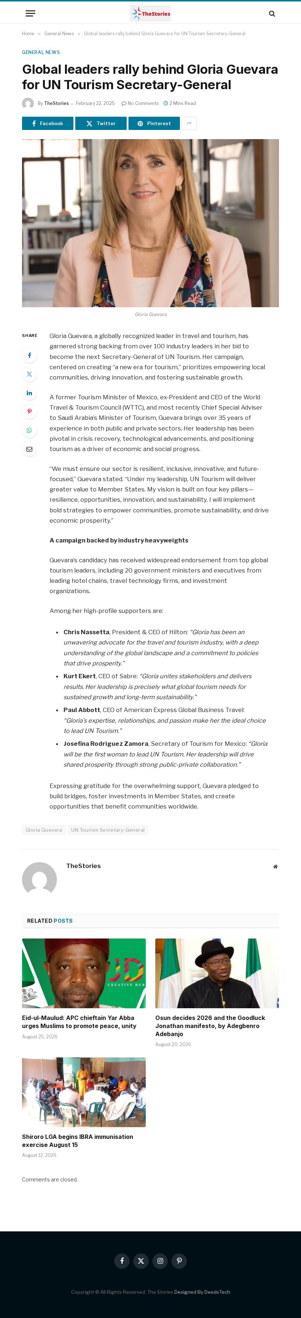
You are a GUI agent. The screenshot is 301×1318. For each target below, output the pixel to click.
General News (41, 52)
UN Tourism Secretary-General (108, 830)
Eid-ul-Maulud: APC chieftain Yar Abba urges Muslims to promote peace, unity (79, 1022)
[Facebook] (29, 355)
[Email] (29, 449)
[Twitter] (29, 374)
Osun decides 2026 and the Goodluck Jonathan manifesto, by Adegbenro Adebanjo (210, 1026)
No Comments (143, 103)
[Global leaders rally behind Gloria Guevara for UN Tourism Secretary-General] (150, 223)
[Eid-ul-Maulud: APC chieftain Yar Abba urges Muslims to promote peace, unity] (84, 973)
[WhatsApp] (29, 430)
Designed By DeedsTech (202, 1292)
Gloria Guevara (44, 830)
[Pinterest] (29, 411)
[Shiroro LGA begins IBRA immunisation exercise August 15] (84, 1092)
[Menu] (30, 13)
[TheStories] (150, 13)
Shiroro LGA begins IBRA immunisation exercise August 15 (77, 1140)
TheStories (56, 103)
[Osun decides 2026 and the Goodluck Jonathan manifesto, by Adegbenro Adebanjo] (217, 973)
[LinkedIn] (29, 392)
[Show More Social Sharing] (189, 123)
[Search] (271, 13)
